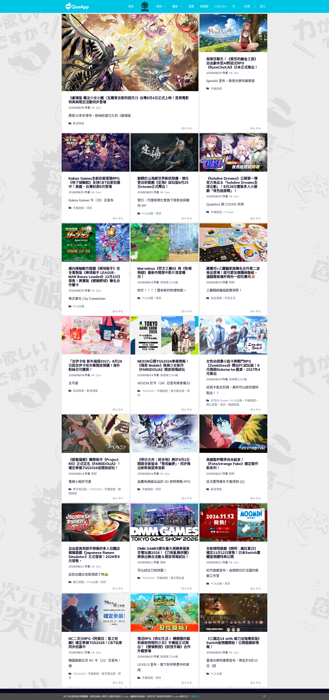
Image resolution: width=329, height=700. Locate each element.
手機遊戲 (216, 88)
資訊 (159, 6)
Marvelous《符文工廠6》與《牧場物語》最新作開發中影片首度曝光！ (164, 272)
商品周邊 (216, 298)
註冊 (247, 6)
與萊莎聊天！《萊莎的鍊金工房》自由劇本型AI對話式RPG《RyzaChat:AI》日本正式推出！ (232, 63)
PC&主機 (147, 213)
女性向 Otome (219, 400)
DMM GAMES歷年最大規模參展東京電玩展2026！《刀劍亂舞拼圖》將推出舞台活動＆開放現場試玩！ (164, 552)
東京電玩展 (177, 391)
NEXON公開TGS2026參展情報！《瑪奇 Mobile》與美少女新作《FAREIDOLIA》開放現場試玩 (163, 365)
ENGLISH (220, 6)
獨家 (175, 6)
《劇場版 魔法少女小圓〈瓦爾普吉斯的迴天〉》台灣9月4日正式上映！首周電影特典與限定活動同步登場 (129, 100)
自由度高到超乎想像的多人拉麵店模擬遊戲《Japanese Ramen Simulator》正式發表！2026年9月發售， (94, 554)
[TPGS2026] (145, 6)
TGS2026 (148, 391)
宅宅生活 (229, 298)
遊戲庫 (204, 6)
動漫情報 (78, 123)
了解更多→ (195, 696)
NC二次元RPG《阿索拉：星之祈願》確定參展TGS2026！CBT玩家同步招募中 (95, 642)
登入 (263, 6)
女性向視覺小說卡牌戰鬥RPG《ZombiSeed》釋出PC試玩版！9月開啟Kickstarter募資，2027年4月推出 (233, 367)
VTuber (229, 212)
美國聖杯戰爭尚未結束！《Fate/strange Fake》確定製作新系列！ (232, 463)
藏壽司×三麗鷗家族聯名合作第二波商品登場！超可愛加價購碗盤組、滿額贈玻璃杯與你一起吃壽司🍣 (233, 272)
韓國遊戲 (233, 404)
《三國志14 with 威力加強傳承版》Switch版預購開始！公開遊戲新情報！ (233, 642)
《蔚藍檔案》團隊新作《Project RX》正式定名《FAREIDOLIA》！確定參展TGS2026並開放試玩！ (95, 463)
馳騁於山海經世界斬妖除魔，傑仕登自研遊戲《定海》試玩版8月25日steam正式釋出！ (163, 182)
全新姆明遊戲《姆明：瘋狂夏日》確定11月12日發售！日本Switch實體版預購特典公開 (233, 552)
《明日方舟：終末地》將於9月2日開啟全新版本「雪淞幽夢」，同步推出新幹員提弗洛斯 (164, 463)
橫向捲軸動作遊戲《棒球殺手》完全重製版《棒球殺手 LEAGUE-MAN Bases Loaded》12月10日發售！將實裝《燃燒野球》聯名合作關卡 (94, 276)
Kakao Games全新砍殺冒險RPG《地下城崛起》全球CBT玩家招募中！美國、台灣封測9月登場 (94, 182)
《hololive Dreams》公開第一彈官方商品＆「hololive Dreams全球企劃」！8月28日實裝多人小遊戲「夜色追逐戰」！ (232, 184)
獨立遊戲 (211, 404)
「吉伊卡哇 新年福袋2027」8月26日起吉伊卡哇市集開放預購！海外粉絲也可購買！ (95, 365)
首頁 (131, 6)
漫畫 (191, 6)
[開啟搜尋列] (233, 6)
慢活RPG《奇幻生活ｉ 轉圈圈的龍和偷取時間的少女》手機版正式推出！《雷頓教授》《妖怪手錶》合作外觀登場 (164, 644)
